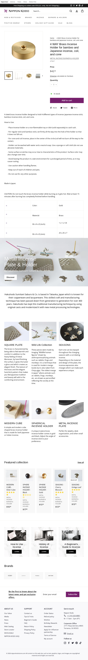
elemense (12, 1)
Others (27, 23)
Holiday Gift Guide (44, 23)
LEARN (16, 552)
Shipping (53, 76)
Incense (40, 17)
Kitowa (25, 1)
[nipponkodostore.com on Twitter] (73, 643)
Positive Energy (12, 23)
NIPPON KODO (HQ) (11, 636)
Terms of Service (50, 635)
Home (52, 38)
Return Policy (29, 626)
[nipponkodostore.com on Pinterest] (76, 643)
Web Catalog (9, 626)
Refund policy (49, 616)
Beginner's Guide (30, 620)
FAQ (25, 623)
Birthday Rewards (50, 623)
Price (52, 67)
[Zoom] (23, 50)
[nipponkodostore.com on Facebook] (69, 643)
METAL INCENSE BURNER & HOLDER (64, 58)
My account (48, 639)
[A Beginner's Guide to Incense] (71, 535)
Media (6, 616)
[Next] (41, 75)
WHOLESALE (9, 633)
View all (81, 462)
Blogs (70, 23)
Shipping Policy (29, 630)
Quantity (54, 80)
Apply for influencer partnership (51, 631)
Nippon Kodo (4, 1)
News (6, 620)
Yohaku (19, 1)
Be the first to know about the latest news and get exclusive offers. (22, 594)
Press (6, 623)
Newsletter (48, 626)
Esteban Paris (32, 1)
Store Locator (9, 630)
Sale (60, 23)
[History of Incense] (44, 535)
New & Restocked (12, 17)
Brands (28, 17)
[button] (10, 493)
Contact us (28, 613)
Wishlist (47, 620)
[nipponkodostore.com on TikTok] (80, 643)
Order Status (48, 613)
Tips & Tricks (28, 616)
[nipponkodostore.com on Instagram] (65, 643)
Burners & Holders (57, 17)
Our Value (8, 613)
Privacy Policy (29, 633)
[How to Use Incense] (17, 535)
